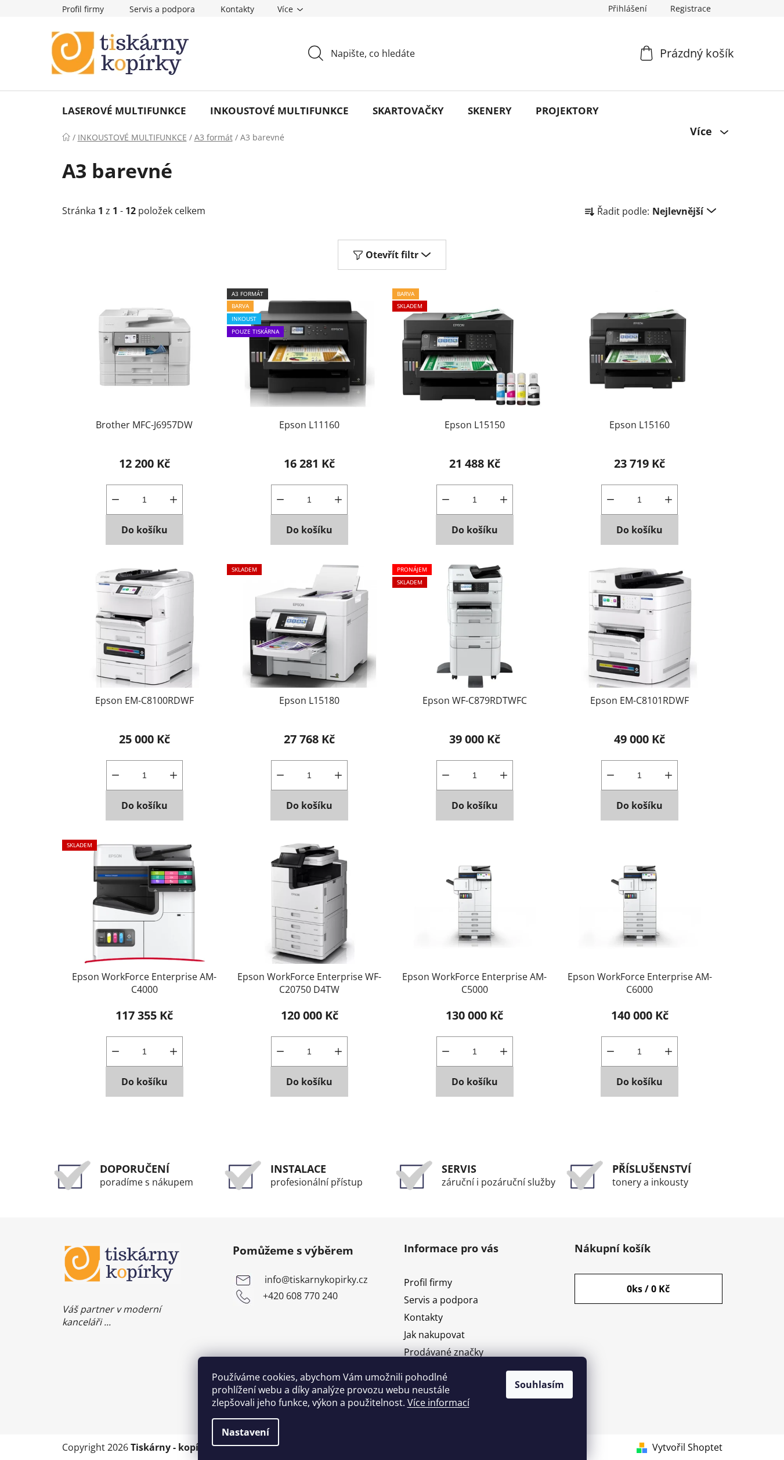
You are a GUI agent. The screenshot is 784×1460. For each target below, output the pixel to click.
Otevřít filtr (392, 254)
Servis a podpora (162, 9)
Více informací (438, 1402)
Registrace (690, 8)
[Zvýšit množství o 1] (173, 499)
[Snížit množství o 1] (115, 499)
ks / (648, 1288)
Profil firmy (83, 9)
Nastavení (245, 1432)
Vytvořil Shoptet (687, 1447)
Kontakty (237, 9)
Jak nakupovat (434, 1334)
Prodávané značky (443, 1352)
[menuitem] (124, 111)
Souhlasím (539, 1384)
